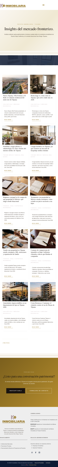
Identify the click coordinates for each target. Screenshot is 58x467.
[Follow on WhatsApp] (32, 452)
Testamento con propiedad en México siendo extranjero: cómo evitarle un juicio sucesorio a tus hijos (41, 200)
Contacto (48, 462)
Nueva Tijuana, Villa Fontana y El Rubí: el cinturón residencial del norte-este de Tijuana (14, 98)
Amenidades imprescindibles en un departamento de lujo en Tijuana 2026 (14, 305)
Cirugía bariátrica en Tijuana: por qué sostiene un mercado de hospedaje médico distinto (42, 148)
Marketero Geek (32, 464)
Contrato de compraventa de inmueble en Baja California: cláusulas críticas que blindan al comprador (41, 253)
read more (7, 119)
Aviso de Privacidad (39, 462)
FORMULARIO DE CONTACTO (39, 390)
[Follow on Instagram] (39, 452)
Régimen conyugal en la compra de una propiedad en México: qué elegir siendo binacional (15, 199)
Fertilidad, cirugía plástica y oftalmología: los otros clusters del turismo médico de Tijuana (14, 148)
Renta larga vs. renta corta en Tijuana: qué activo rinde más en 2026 (41, 98)
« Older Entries (6, 342)
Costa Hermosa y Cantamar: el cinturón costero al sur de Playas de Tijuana (42, 305)
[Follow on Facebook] (35, 452)
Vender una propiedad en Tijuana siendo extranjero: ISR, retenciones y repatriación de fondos (14, 252)
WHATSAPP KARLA (16, 390)
